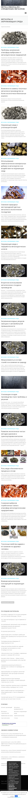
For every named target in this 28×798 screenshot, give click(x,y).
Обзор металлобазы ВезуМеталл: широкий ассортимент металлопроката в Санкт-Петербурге (12, 648)
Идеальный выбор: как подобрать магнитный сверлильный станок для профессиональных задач (12, 673)
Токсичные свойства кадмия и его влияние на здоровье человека (13, 546)
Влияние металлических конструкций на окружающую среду (12, 583)
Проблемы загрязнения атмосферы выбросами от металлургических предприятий (13, 52)
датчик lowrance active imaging (7, 724)
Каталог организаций (6, 707)
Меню (25, 13)
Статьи (16, 718)
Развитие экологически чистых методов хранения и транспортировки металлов (13, 433)
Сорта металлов (5, 718)
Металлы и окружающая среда (10, 47)
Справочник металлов (5, 26)
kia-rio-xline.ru (17, 797)
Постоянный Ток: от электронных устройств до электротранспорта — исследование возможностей (13, 735)
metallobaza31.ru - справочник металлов (13, 8)
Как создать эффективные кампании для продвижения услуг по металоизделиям (13, 743)
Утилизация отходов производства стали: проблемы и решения (14, 396)
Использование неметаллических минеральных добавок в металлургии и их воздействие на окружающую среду (13, 166)
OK (16, 796)
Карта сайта (4, 781)
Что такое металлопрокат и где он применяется (13, 619)
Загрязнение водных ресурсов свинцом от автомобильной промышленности (12, 323)
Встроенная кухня (5, 631)
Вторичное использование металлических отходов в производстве (11, 285)
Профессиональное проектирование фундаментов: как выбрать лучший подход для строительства (13, 680)
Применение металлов (7, 715)
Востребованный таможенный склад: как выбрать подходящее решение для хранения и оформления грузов (14, 626)
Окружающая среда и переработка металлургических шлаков (13, 246)
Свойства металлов (19, 715)
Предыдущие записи (8, 602)
